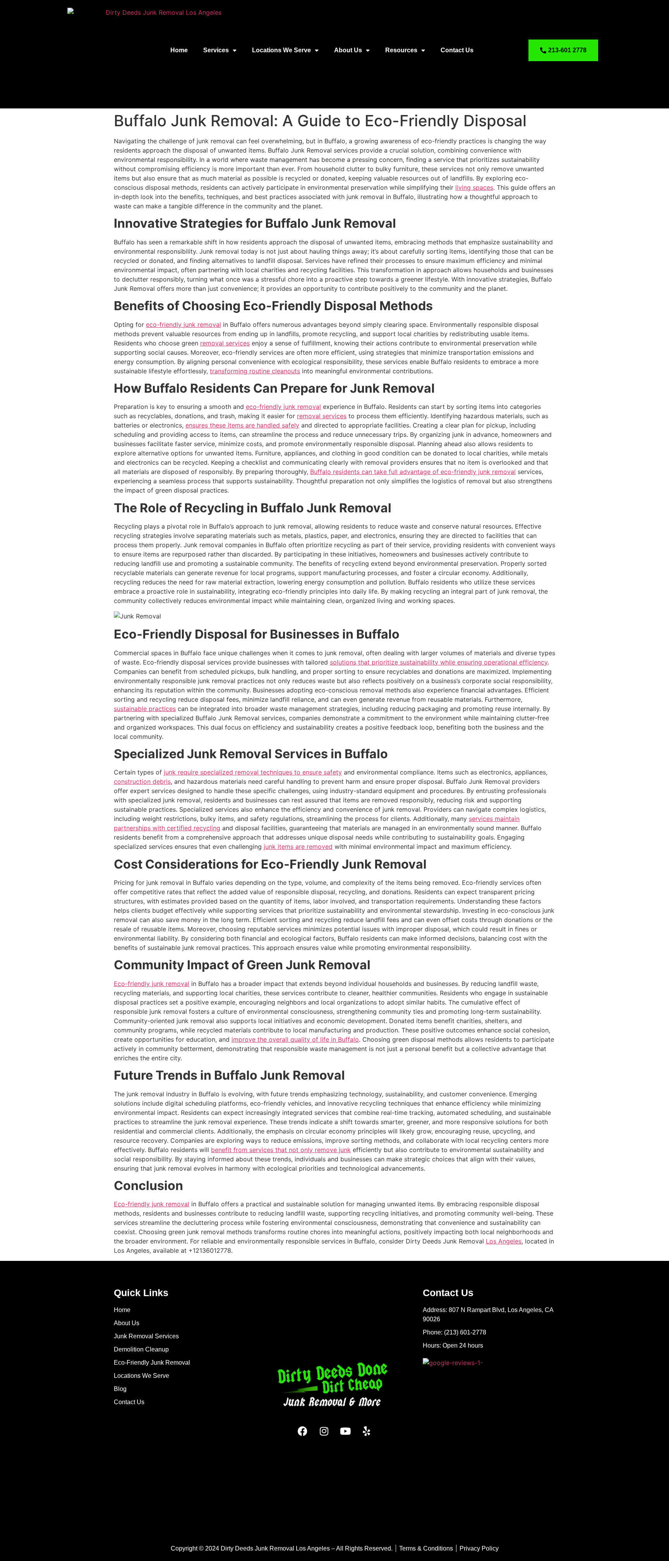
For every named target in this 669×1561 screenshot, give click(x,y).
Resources (401, 50)
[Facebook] (302, 1431)
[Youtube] (345, 1431)
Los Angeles (503, 1241)
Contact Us (457, 50)
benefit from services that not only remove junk (281, 1150)
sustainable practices (145, 709)
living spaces (474, 187)
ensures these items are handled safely (242, 425)
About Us (348, 50)
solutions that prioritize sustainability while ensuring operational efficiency (438, 662)
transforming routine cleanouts (255, 371)
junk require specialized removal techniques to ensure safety (253, 772)
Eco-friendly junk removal (151, 983)
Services (216, 50)
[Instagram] (324, 1431)
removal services (225, 343)
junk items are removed (298, 846)
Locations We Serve (281, 50)
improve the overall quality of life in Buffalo (295, 1039)
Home (179, 50)
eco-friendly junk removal (183, 324)
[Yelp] (366, 1431)
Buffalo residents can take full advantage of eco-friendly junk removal (413, 472)
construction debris (142, 781)
